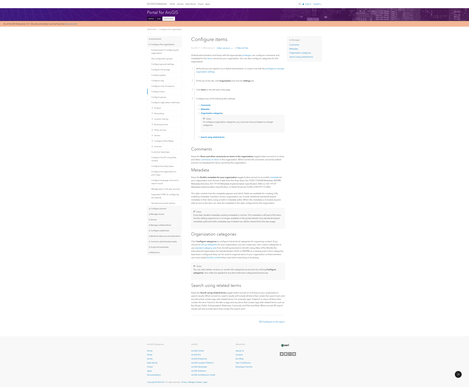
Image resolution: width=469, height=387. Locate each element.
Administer (169, 18)
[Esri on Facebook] (286, 354)
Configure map (157, 81)
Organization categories (300, 53)
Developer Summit (244, 367)
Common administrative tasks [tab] (163, 241)
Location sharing (161, 119)
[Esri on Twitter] (281, 354)
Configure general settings (162, 64)
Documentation (154, 375)
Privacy (184, 382)
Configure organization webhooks (165, 102)
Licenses (158, 146)
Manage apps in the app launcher (165, 189)
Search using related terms (301, 57)
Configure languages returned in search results (165, 182)
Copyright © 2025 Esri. (156, 382)
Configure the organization (170, 29)
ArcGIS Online (197, 351)
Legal (205, 382)
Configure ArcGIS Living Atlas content (163, 159)
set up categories (209, 244)
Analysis (157, 108)
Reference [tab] (155, 252)
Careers (239, 355)
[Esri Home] (285, 345)
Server (150, 359)
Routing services (161, 124)
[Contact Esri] (294, 354)
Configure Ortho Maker (164, 141)
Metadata (293, 49)
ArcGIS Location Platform (202, 363)
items (209, 58)
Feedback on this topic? (273, 322)
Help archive (242, 48)
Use (158, 18)
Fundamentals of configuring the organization (165, 51)
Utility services (160, 130)
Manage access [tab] (157, 214)
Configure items (158, 92)
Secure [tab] (153, 219)
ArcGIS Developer (199, 367)
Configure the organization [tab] (162, 44)
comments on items (210, 159)
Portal (172, 4)
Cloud (200, 4)
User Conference (243, 363)
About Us (240, 351)
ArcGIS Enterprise (157, 3)
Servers (180, 4)
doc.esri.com (71, 24)
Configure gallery (158, 75)
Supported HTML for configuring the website (165, 196)
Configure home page (160, 70)
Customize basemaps (160, 152)
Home (151, 18)
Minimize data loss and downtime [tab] (165, 236)
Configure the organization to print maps (163, 173)
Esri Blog (239, 359)
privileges (246, 55)
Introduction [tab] (155, 39)
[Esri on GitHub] (290, 354)
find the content (213, 257)
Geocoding (159, 113)
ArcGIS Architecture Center (203, 375)
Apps (207, 4)
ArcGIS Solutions (198, 371)
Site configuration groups (162, 59)
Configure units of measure (162, 86)
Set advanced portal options (163, 203)
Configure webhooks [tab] (159, 230)
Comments (294, 45)
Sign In (308, 4)
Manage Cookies (195, 382)
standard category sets (206, 248)
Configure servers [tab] (158, 208)
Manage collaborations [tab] (160, 225)
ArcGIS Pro (196, 355)
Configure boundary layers (162, 166)
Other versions (223, 48)
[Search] (300, 4)
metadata (274, 177)
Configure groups (158, 97)
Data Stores (190, 4)
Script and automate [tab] (159, 247)
